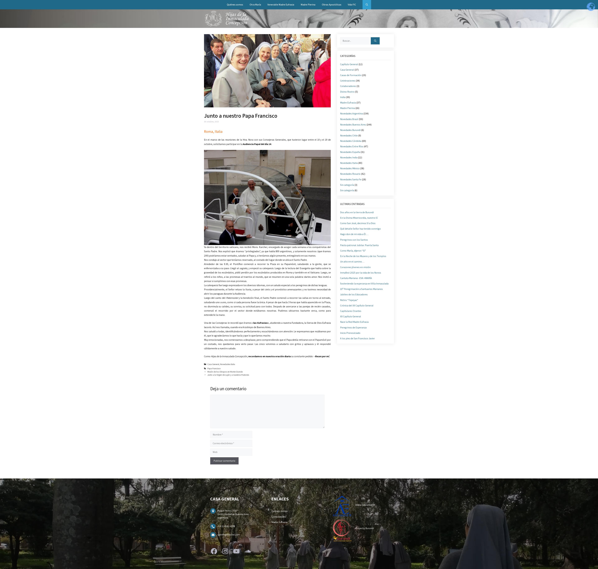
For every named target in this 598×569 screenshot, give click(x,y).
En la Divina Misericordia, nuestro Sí (359, 217)
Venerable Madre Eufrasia (280, 4)
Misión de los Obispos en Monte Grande (225, 371)
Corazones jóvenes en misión (355, 267)
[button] (367, 4)
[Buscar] (375, 40)
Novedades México (350, 168)
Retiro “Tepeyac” (349, 300)
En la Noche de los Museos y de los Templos (363, 256)
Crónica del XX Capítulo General (356, 305)
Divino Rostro (347, 91)
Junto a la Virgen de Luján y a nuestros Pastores (228, 374)
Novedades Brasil (349, 119)
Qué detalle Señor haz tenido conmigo (360, 228)
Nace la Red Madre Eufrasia (354, 322)
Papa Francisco (214, 368)
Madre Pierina (308, 4)
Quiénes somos (235, 4)
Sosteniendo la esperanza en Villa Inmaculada (364, 283)
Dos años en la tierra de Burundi (357, 212)
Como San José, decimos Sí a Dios (357, 223)
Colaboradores (348, 86)
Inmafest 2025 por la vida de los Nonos (360, 272)
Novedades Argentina (351, 113)
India (342, 97)
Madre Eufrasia (348, 102)
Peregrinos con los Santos (354, 239)
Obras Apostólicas (331, 4)
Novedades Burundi (350, 130)
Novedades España (350, 152)
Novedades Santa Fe (350, 179)
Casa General (213, 364)
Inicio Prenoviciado (350, 333)
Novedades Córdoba (350, 141)
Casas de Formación (350, 75)
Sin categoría (347, 185)
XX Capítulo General (350, 316)
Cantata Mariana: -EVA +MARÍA (356, 278)
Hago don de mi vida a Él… (354, 234)
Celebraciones (347, 80)
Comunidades (278, 516)
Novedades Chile (349, 135)
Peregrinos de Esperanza (353, 327)
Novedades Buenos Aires (353, 124)
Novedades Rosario (350, 173)
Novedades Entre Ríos (351, 146)
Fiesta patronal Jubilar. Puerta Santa (359, 245)
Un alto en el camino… (352, 261)
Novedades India (349, 157)
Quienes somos (279, 511)
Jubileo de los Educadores (354, 294)
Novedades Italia (227, 364)
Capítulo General (349, 64)
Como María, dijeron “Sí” (353, 250)
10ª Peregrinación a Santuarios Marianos (361, 289)
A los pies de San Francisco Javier (357, 338)
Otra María (255, 4)
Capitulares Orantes (350, 311)
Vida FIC (352, 4)
